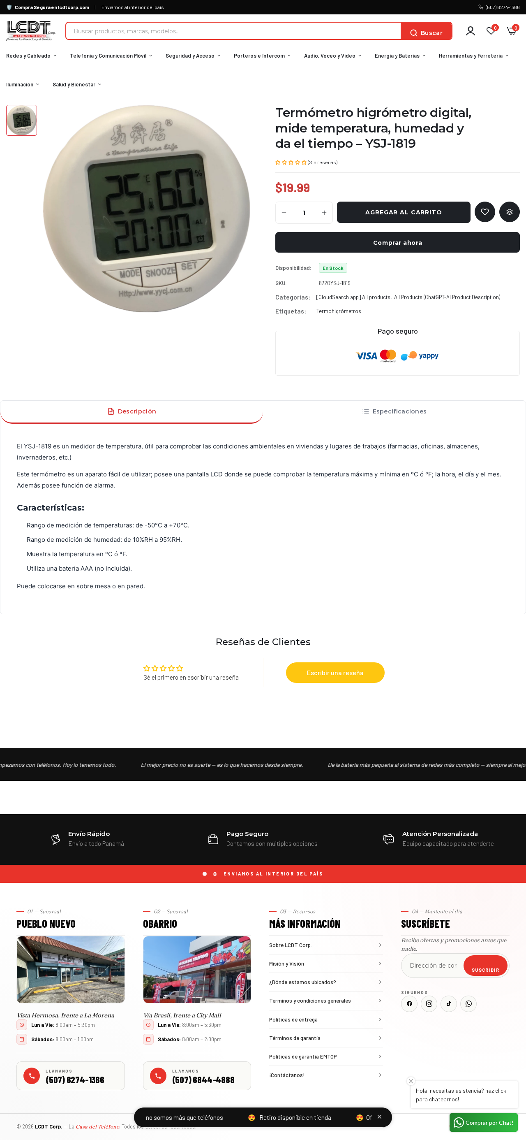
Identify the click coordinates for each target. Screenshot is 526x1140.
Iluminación (19, 84)
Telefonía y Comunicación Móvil (108, 55)
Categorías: (292, 297)
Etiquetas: (290, 311)
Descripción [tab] (137, 411)
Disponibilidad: (293, 268)
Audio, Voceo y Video (329, 55)
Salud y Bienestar (74, 84)
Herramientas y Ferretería (471, 55)
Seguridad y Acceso (190, 55)
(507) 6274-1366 (503, 7)
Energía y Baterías (397, 55)
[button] (291, 161)
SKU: (281, 283)
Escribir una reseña (335, 672)
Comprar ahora (397, 242)
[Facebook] (409, 1004)
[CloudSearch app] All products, (354, 297)
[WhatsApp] (468, 1004)
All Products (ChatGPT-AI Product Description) (447, 297)
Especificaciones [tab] (400, 411)
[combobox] (233, 31)
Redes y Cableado (28, 55)
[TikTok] (449, 1004)
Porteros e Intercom (259, 55)
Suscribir (485, 970)
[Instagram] (429, 1004)
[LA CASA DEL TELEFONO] (30, 31)
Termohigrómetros (338, 311)
